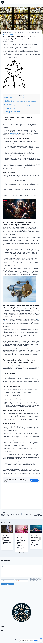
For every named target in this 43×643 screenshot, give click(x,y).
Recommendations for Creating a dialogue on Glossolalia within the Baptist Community (21, 105)
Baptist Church (6, 34)
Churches (11, 34)
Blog (2, 630)
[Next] (40, 538)
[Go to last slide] (3, 538)
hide (23, 95)
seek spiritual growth (7, 472)
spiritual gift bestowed (14, 133)
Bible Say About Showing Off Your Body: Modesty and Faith (33, 514)
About (2, 632)
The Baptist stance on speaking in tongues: (13, 98)
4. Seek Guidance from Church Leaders (12, 111)
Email (17, 580)
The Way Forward (7, 112)
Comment (4, 566)
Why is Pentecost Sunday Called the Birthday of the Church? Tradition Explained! (21, 540)
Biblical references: (8, 100)
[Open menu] (41, 2)
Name (3, 580)
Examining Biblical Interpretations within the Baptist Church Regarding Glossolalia (20, 101)
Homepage (3, 628)
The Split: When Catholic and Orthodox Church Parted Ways (35, 539)
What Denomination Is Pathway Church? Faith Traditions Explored (11, 514)
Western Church (6, 41)
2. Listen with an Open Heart (10, 108)
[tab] (19, 552)
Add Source (37, 640)
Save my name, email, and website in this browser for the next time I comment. (35, 579)
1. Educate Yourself (8, 107)
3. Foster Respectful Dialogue (10, 109)
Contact (3, 634)
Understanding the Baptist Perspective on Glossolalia (14, 97)
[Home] (3, 32)
